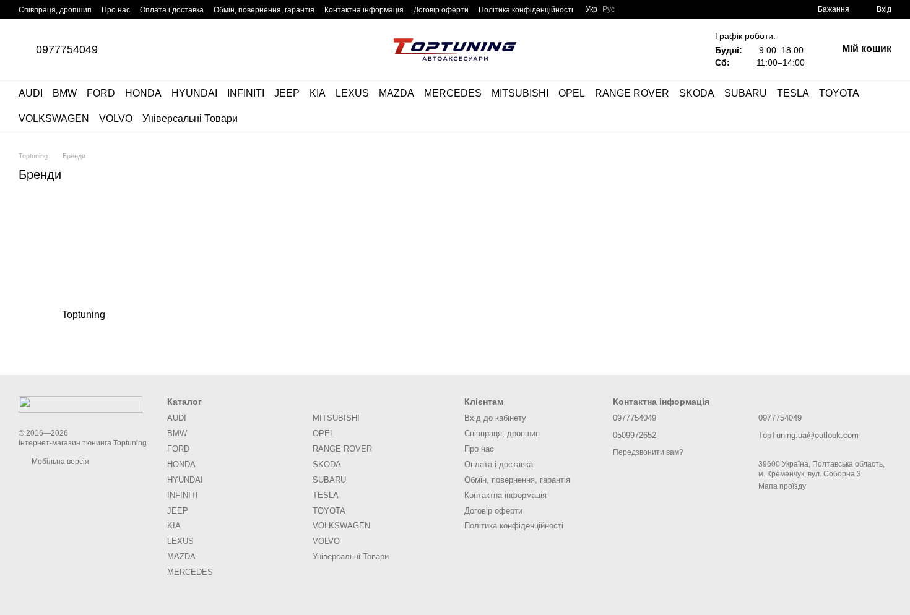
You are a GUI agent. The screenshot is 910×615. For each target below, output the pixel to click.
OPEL (571, 93)
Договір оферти (441, 10)
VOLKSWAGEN (54, 118)
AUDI (31, 93)
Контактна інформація (364, 10)
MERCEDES (453, 93)
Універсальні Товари (190, 118)
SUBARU (745, 93)
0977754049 (67, 49)
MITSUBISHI (520, 93)
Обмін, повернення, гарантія (264, 10)
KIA (318, 93)
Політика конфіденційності (526, 10)
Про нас (116, 10)
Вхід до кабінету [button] (495, 418)
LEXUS (352, 93)
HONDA (143, 93)
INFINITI (245, 93)
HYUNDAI (194, 93)
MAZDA (396, 93)
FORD (101, 93)
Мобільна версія (59, 461)
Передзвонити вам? (648, 452)
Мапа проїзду (782, 486)
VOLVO (115, 118)
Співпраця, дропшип (55, 10)
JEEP (287, 93)
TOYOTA (839, 93)
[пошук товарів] (881, 106)
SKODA (696, 93)
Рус (608, 9)
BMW (65, 93)
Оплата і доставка (172, 10)
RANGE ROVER (632, 93)
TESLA (793, 93)
